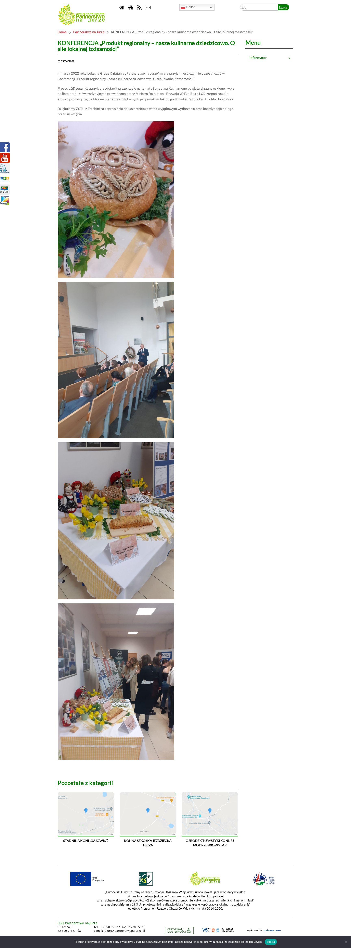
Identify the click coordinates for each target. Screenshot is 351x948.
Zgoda (271, 941)
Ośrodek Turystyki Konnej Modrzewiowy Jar (210, 842)
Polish (190, 7)
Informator (258, 57)
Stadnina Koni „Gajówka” (85, 840)
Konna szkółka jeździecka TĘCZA (148, 842)
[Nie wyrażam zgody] (346, 942)
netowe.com (272, 930)
